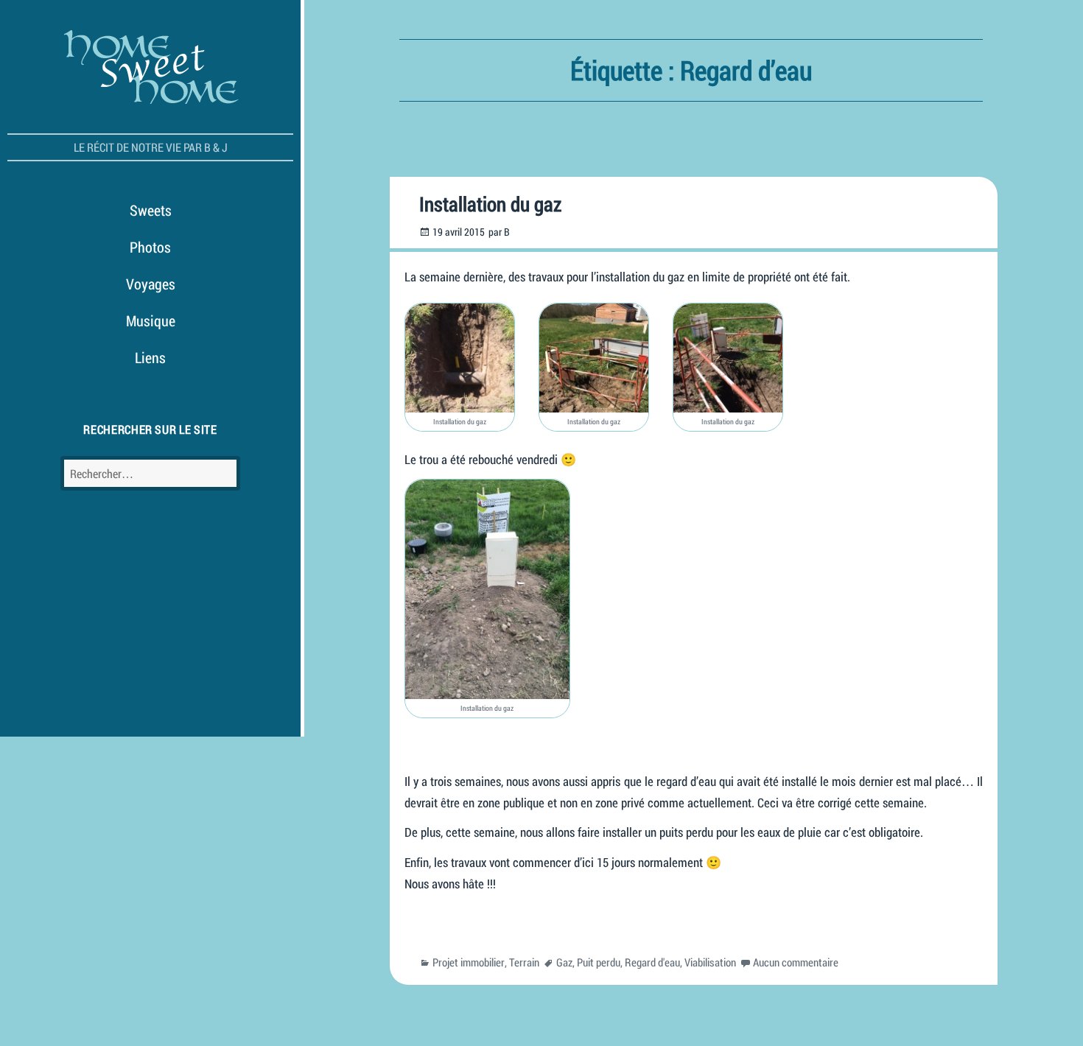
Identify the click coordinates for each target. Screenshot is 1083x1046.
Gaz (564, 962)
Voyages (150, 283)
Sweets (151, 210)
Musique (150, 320)
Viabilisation (710, 962)
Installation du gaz (490, 204)
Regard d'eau (652, 962)
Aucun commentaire (795, 962)
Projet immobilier (468, 962)
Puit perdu (598, 962)
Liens (150, 357)
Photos (150, 246)
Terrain (524, 962)
